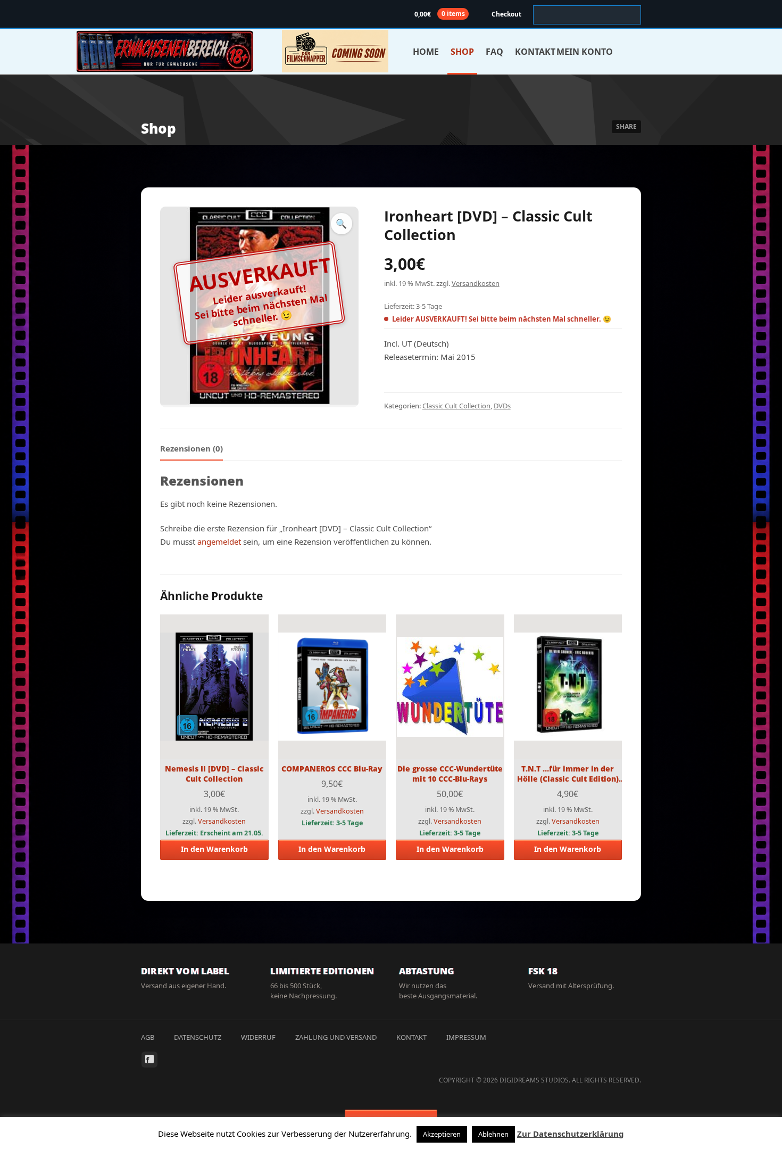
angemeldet (219, 541)
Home (426, 52)
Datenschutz (197, 1037)
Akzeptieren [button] (442, 1134)
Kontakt (535, 52)
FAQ (494, 52)
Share (626, 126)
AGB (147, 1037)
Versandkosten (476, 283)
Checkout (506, 14)
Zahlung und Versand (336, 1037)
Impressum (466, 1037)
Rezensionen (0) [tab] (191, 448)
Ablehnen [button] (493, 1134)
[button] (341, 223)
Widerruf (258, 1037)
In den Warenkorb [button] (214, 849)
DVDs (502, 406)
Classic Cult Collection (456, 406)
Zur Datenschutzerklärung (570, 1133)
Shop (462, 52)
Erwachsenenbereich (165, 51)
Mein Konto (584, 52)
